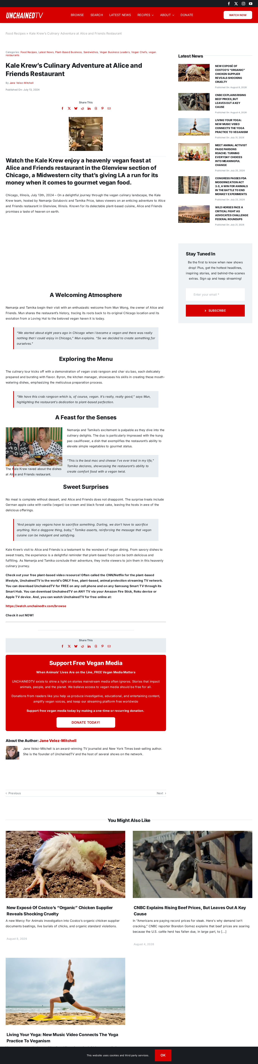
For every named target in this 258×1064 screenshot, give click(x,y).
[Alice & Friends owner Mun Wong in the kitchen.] (86, 118)
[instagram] (243, 3)
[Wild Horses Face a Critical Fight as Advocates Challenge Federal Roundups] (194, 208)
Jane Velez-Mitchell (22, 82)
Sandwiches (90, 52)
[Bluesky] (76, 108)
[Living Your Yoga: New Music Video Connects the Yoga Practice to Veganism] (194, 121)
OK (163, 1055)
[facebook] (229, 3)
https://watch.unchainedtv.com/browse (36, 606)
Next (160, 793)
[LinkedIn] (89, 108)
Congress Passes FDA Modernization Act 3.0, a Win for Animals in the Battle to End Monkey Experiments (231, 186)
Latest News (46, 52)
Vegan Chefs (139, 52)
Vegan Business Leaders (115, 52)
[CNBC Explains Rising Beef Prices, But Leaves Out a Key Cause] (194, 96)
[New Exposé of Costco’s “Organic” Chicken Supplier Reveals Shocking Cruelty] (194, 66)
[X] (69, 108)
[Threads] (96, 108)
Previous (14, 793)
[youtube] (250, 3)
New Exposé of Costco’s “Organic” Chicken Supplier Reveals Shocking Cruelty (230, 73)
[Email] (109, 108)
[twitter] (236, 3)
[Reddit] (82, 108)
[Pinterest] (102, 108)
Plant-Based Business (68, 52)
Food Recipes (15, 33)
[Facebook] (62, 108)
